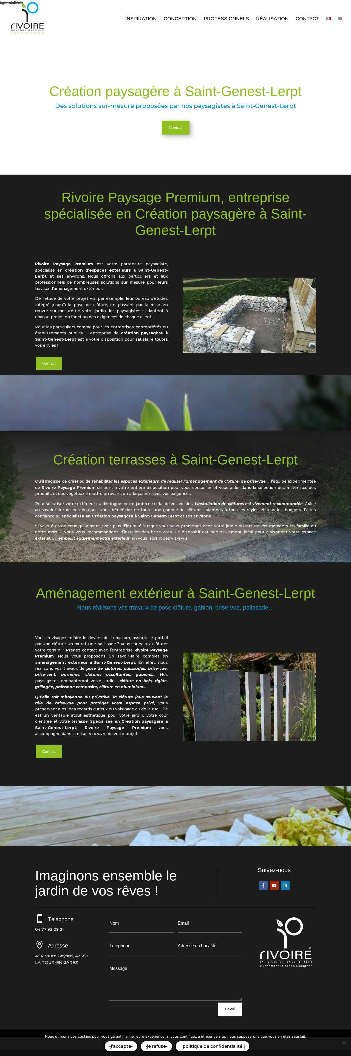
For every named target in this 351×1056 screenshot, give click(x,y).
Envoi (230, 1009)
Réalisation (272, 19)
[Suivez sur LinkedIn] (285, 885)
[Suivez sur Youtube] (274, 885)
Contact (307, 19)
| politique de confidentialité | (212, 1046)
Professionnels (226, 19)
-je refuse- (156, 1046)
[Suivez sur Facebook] (263, 885)
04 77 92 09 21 (49, 929)
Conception (180, 19)
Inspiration (141, 19)
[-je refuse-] (344, 1043)
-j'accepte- (121, 1046)
